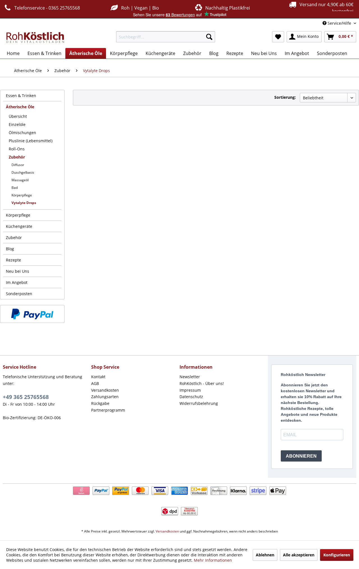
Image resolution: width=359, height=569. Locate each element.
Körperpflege (21, 195)
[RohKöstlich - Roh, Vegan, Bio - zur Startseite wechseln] (35, 38)
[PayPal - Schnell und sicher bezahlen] (32, 314)
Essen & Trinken (21, 95)
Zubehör (17, 157)
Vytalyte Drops (23, 202)
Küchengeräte (19, 226)
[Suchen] (209, 36)
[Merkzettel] (278, 36)
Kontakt (98, 376)
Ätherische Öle (20, 106)
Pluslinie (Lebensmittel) (30, 140)
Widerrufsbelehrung (199, 403)
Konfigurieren (336, 554)
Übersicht (18, 116)
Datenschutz (191, 396)
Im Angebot (16, 282)
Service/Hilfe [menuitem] (339, 23)
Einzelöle (17, 124)
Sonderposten (19, 293)
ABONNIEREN (301, 456)
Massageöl (20, 180)
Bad (14, 187)
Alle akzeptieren (298, 554)
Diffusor (17, 164)
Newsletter (190, 376)
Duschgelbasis (22, 172)
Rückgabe (100, 403)
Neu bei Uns (17, 271)
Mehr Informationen (213, 560)
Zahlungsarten (105, 396)
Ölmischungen (22, 132)
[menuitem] (165, 36)
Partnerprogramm (108, 410)
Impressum (190, 390)
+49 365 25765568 (26, 397)
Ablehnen (265, 554)
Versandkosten (105, 390)
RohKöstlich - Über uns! (202, 383)
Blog (10, 248)
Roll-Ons (17, 149)
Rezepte (13, 260)
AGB (95, 383)
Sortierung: (285, 97)
